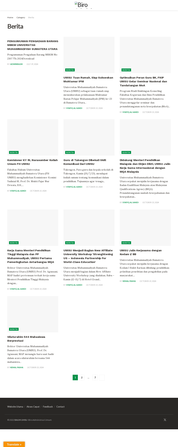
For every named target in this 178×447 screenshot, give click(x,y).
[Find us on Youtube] (170, 420)
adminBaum (16, 64)
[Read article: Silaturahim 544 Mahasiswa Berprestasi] (32, 314)
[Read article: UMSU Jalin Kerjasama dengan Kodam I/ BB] (145, 228)
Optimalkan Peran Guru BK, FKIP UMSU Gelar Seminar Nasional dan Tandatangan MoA (143, 81)
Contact (60, 406)
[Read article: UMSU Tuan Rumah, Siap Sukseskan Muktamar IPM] (88, 55)
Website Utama (15, 406)
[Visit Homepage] (89, 5)
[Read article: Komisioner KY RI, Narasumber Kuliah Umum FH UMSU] (32, 137)
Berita (31, 17)
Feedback (48, 406)
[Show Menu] (8, 5)
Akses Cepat (33, 406)
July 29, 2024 (32, 64)
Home (10, 17)
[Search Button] (169, 5)
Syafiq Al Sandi (74, 108)
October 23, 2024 (94, 108)
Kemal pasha (129, 281)
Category (21, 17)
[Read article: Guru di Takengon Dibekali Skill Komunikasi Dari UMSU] (88, 137)
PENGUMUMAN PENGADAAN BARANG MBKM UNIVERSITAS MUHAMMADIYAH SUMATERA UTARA (32, 45)
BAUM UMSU (21, 420)
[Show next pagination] (102, 377)
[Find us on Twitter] (165, 420)
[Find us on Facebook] (160, 420)
